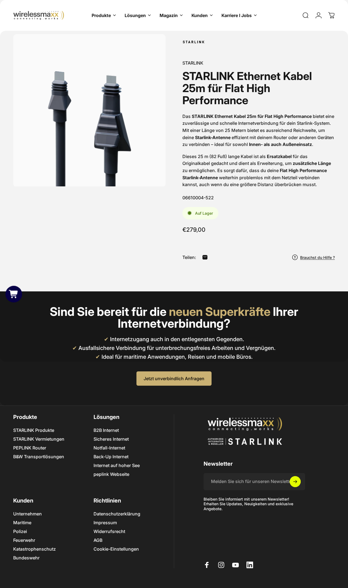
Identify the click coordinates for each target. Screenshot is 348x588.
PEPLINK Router (29, 448)
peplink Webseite (111, 474)
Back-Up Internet (111, 456)
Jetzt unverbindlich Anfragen (174, 378)
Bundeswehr (26, 558)
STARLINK (192, 63)
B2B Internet (106, 430)
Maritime (22, 522)
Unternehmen (27, 514)
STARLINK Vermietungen (38, 439)
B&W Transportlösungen (38, 456)
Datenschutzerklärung (117, 514)
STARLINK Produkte (33, 430)
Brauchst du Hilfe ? (317, 257)
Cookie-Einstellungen (116, 549)
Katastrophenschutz (34, 549)
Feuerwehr (24, 540)
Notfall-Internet (109, 448)
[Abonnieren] (295, 481)
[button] (14, 294)
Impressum (105, 522)
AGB (98, 540)
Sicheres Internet (111, 439)
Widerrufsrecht (109, 531)
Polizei (20, 531)
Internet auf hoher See (117, 465)
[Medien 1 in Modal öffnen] (89, 110)
